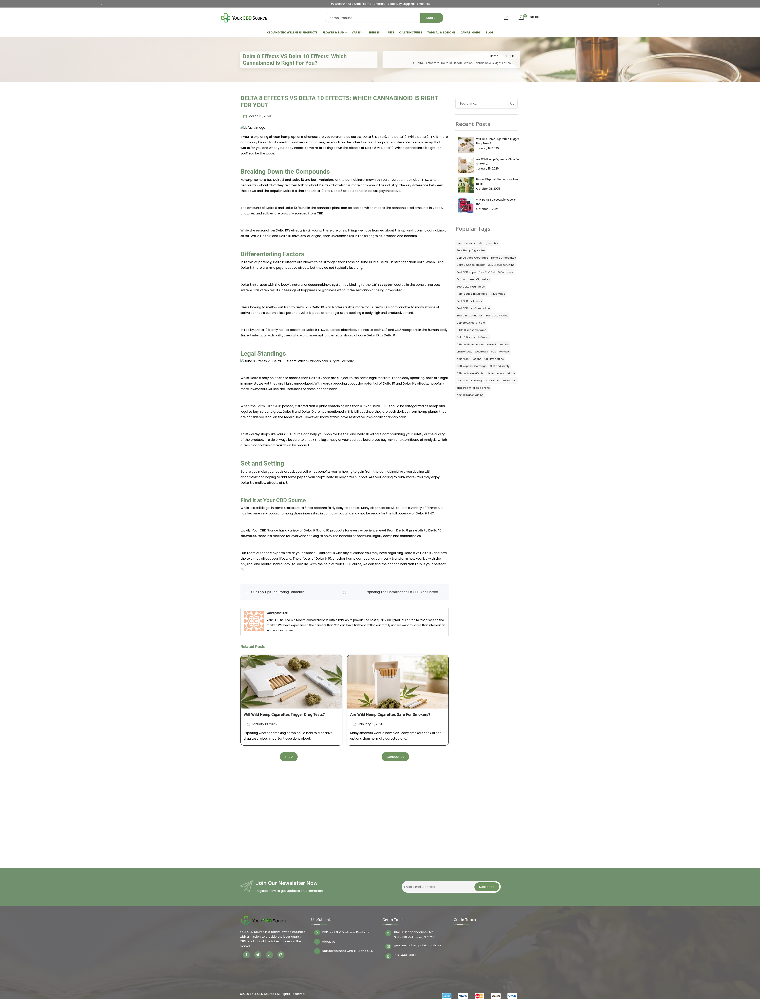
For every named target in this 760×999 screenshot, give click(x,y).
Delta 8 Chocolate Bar (471, 265)
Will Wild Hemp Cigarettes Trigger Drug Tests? (284, 714)
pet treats (481, 351)
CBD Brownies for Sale (471, 323)
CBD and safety (499, 366)
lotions (477, 359)
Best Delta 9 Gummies (471, 287)
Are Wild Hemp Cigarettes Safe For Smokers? (390, 714)
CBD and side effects (470, 373)
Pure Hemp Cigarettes (471, 250)
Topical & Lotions (441, 32)
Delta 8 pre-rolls (410, 530)
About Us (328, 942)
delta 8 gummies (498, 344)
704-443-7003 (405, 955)
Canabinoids (471, 32)
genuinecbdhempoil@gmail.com (417, 945)
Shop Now (423, 4)
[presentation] (101, 4)
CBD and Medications (470, 344)
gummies (492, 243)
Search (431, 17)
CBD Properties (494, 359)
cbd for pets (464, 351)
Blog (489, 32)
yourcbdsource (277, 613)
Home (494, 56)
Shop (289, 756)
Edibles (374, 32)
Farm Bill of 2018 (268, 406)
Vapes (356, 32)
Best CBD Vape (466, 272)
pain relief (463, 359)
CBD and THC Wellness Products (292, 32)
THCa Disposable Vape (471, 330)
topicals (504, 351)
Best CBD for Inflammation (473, 308)
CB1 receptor (382, 284)
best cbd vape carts (470, 243)
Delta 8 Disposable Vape (472, 337)
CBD (511, 56)
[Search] (510, 103)
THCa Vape (498, 294)
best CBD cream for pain (500, 380)
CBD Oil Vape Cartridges (472, 258)
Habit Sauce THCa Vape (472, 294)
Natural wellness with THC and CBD (347, 951)
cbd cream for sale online (473, 388)
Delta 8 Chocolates (503, 258)
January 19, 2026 (264, 724)
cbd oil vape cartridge (500, 373)
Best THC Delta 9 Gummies (496, 272)
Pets (391, 32)
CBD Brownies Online (501, 265)
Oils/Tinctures (410, 32)
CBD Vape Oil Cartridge (472, 366)
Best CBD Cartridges (470, 315)
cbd (493, 351)
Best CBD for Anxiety (469, 301)
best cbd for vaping (469, 380)
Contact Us (395, 756)
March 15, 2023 (259, 116)
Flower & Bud (333, 32)
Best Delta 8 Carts (497, 315)
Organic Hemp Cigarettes (473, 279)
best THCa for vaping (470, 395)
